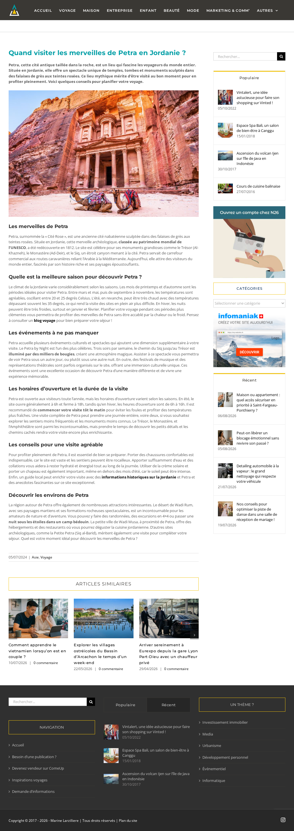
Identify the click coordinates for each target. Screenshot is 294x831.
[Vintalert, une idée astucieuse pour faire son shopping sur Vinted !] (225, 92)
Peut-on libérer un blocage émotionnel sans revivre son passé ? (258, 438)
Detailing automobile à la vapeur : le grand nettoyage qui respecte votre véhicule (258, 473)
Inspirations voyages (29, 780)
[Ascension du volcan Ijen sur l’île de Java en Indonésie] (225, 153)
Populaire (249, 77)
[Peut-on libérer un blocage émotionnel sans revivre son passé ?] (225, 432)
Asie (35, 557)
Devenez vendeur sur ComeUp (38, 768)
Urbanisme (211, 745)
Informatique (213, 780)
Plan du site (128, 820)
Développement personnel (225, 757)
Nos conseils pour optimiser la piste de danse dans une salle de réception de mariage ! (257, 511)
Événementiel (214, 768)
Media (207, 734)
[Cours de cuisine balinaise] (225, 186)
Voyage (46, 557)
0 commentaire (46, 662)
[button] (13, 635)
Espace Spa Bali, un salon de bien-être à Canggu (258, 128)
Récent (249, 380)
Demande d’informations (33, 791)
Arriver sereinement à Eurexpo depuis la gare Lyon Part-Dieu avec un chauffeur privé (169, 618)
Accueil (18, 745)
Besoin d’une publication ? (34, 756)
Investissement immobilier (225, 722)
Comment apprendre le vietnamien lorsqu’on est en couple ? (38, 618)
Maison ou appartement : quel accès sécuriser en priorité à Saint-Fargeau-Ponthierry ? (258, 402)
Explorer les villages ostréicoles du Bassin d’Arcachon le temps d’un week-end (103, 618)
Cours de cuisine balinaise (258, 186)
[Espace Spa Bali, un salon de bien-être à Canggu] (225, 125)
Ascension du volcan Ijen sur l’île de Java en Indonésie (257, 158)
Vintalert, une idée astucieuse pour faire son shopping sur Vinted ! (258, 97)
